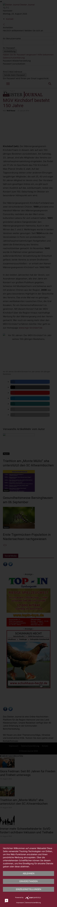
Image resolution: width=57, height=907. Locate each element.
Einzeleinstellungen (28, 889)
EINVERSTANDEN (28, 881)
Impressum (20, 902)
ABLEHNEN (28, 873)
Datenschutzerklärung (33, 902)
